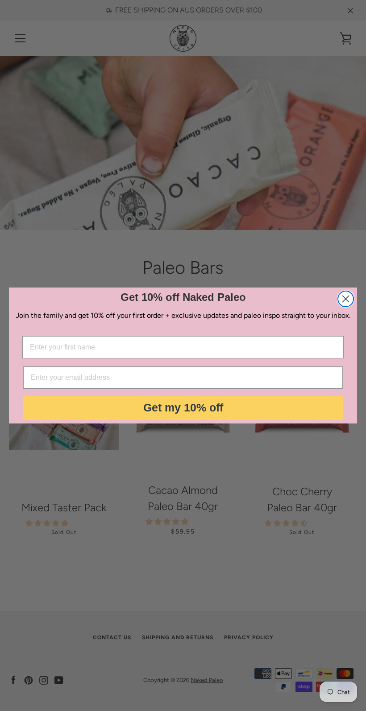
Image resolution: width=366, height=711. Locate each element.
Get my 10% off (183, 407)
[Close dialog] (346, 299)
